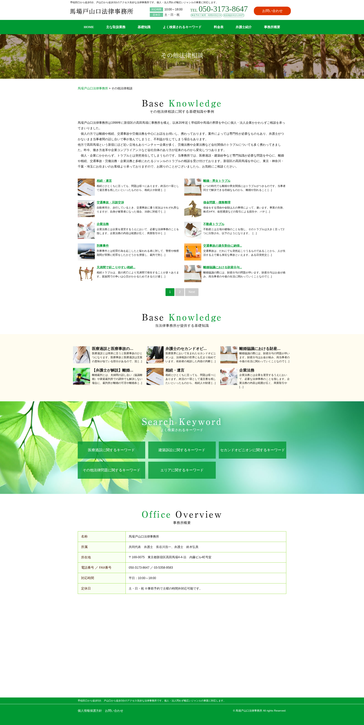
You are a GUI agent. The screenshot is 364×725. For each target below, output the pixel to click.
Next (192, 292)
